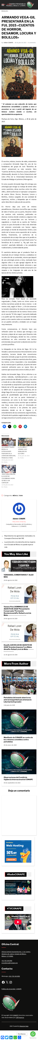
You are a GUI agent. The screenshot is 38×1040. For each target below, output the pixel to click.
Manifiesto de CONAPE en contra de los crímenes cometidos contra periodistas (18, 739)
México (15, 495)
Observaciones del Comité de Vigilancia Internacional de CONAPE (18, 778)
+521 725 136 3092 (14, 976)
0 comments (32, 43)
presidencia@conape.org (10, 963)
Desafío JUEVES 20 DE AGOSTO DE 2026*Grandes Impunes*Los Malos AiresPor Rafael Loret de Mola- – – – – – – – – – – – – (18, 648)
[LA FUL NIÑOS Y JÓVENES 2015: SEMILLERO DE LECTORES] (25, 442)
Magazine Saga (24, 1026)
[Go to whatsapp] (33, 1034)
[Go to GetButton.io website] (33, 1038)
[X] (7, 982)
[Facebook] (3, 982)
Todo (21, 495)
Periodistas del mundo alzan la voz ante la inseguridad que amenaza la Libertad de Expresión (17, 700)
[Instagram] (10, 982)
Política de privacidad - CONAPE (11, 989)
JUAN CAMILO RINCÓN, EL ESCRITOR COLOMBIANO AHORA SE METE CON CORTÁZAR (8, 478)
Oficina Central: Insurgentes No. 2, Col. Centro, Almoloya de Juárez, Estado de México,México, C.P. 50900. (16, 954)
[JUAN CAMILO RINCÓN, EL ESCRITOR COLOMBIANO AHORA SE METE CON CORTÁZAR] (9, 469)
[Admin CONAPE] (19, 509)
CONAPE (15, 1015)
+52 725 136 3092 (7, 961)
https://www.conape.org (19, 521)
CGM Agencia (20, 1017)
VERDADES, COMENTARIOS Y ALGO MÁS (18, 576)
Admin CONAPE (8, 43)
